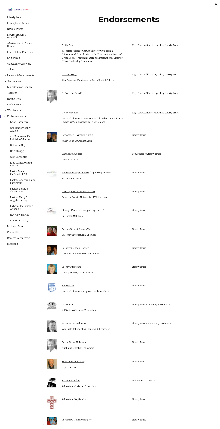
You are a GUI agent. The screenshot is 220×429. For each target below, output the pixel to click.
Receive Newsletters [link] (18, 238)
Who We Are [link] (14, 110)
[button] (216, 4)
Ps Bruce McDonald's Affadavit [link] (21, 207)
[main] (129, 19)
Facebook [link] (12, 243)
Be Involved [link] (13, 58)
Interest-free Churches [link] (20, 52)
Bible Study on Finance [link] (20, 87)
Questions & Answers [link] (19, 63)
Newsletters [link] (14, 98)
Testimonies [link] (14, 81)
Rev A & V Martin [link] (19, 214)
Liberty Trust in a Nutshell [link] (16, 36)
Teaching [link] (12, 92)
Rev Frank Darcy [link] (19, 220)
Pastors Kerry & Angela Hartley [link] (18, 199)
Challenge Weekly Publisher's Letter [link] (20, 138)
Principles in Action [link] (18, 23)
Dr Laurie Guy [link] (18, 145)
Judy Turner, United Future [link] (21, 164)
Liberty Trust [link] (14, 17)
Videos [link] (11, 69)
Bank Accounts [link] (15, 104)
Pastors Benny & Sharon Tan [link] (19, 190)
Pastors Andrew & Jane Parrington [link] (22, 181)
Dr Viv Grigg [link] (17, 151)
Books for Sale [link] (15, 226)
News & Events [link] (15, 29)
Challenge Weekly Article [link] (20, 129)
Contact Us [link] (13, 232)
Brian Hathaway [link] (19, 122)
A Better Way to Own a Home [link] (19, 45)
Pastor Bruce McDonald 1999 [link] (18, 173)
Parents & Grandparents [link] (20, 75)
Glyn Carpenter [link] (18, 156)
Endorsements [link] (16, 116)
